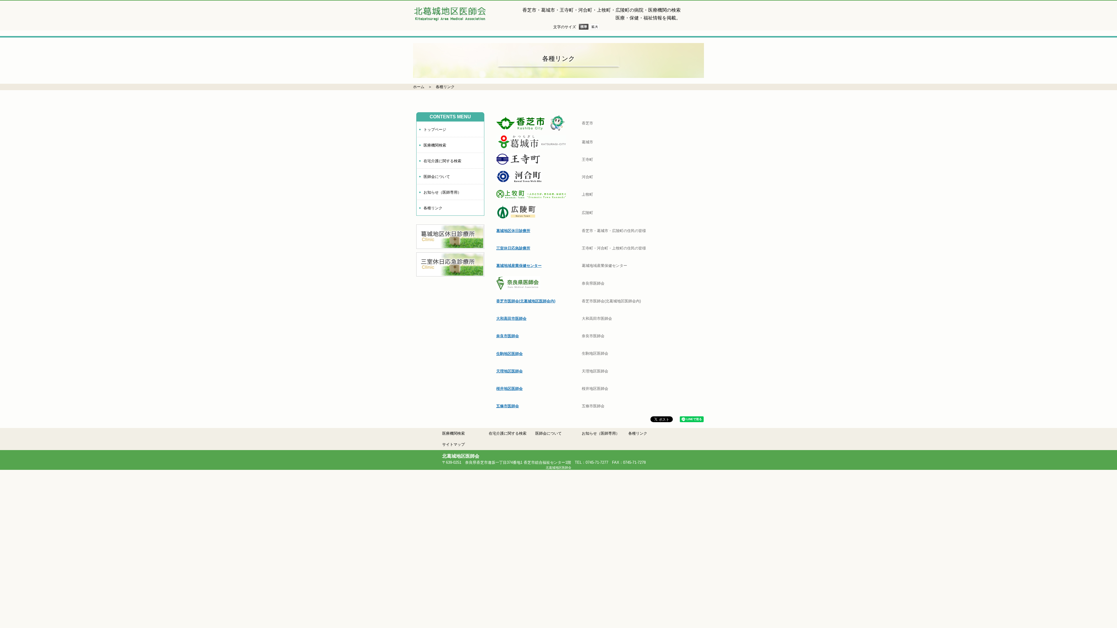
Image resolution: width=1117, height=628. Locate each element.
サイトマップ (453, 444)
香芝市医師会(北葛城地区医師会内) (525, 301)
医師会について (437, 176)
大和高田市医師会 (511, 318)
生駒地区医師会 (509, 354)
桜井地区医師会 (509, 388)
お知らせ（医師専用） (442, 192)
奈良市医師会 (507, 336)
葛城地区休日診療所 (513, 231)
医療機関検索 (435, 145)
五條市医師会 (507, 406)
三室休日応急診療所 (513, 248)
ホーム (418, 87)
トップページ (435, 129)
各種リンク (445, 87)
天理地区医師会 (509, 371)
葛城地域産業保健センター (519, 265)
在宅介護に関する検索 (442, 161)
